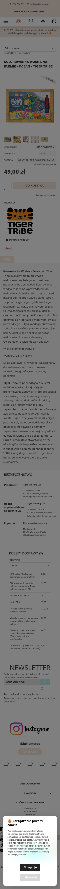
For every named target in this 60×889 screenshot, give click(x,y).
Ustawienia (30, 877)
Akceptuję (30, 867)
